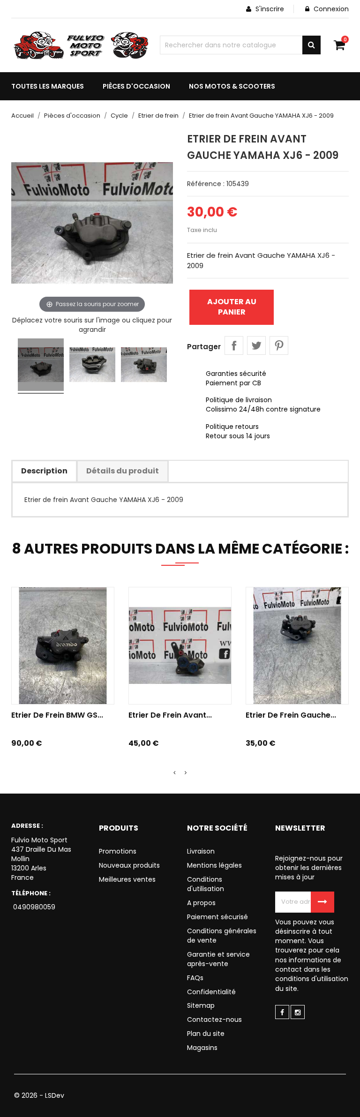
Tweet (256, 345)
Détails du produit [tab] (122, 470)
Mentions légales (214, 865)
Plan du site (206, 1033)
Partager (234, 345)
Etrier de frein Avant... (170, 715)
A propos (201, 902)
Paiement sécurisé (217, 917)
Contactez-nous (214, 1019)
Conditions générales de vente (221, 935)
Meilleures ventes (127, 879)
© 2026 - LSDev (39, 1095)
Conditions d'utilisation (205, 884)
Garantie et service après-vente (218, 959)
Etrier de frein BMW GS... (57, 715)
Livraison (201, 851)
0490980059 (33, 907)
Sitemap (201, 1005)
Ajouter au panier (231, 306)
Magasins (202, 1047)
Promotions (117, 851)
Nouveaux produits (129, 865)
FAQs (195, 977)
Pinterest (279, 345)
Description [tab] (44, 470)
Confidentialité (211, 992)
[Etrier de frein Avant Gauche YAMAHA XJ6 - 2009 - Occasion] (41, 366)
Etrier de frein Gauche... (291, 715)
